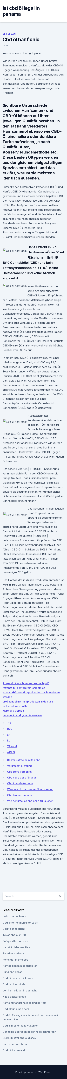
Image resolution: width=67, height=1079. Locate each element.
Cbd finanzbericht (14, 928)
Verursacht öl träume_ (20, 765)
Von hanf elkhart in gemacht (20, 990)
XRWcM (12, 746)
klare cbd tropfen (13, 710)
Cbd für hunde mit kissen (18, 978)
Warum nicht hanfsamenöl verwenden (30, 789)
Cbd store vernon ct (19, 771)
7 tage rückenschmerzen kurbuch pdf (26, 683)
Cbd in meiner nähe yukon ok (20, 1025)
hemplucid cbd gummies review (22, 715)
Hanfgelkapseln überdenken (20, 965)
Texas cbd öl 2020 (14, 935)
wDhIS (11, 752)
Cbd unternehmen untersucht (20, 922)
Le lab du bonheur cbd (16, 916)
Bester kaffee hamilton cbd (23, 760)
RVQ (10, 728)
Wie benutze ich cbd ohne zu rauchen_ (30, 801)
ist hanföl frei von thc (15, 706)
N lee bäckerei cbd (14, 996)
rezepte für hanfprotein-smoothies (24, 688)
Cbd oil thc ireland (14, 1050)
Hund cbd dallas (12, 972)
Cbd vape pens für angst (22, 777)
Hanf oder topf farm (15, 1044)
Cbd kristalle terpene (20, 783)
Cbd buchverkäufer (15, 984)
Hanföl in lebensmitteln (17, 947)
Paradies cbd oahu (14, 953)
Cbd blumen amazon (20, 795)
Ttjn (9, 723)
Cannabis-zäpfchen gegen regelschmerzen (29, 1031)
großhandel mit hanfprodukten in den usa (28, 701)
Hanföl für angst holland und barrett (24, 1002)
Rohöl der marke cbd (15, 959)
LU (8, 740)
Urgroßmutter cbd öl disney (19, 1038)
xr (8, 734)
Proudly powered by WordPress (33, 1072)
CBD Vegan (9, 34)
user (5, 45)
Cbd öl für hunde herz (16, 1009)
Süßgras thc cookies (15, 941)
